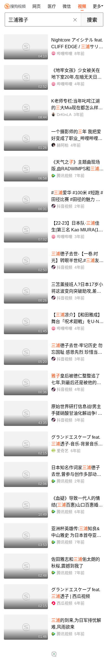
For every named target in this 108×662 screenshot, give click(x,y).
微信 (67, 6)
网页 (36, 6)
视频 (82, 6)
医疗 (52, 6)
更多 (97, 6)
